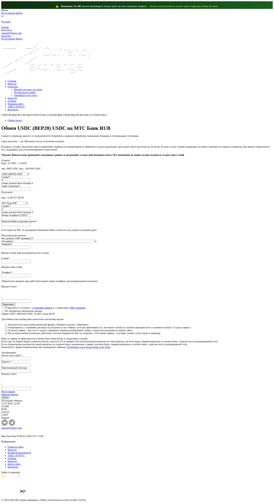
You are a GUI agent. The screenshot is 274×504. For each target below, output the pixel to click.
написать (6, 36)
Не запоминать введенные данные (23, 311)
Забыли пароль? (10, 394)
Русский (5, 21)
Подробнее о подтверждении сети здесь (88, 347)
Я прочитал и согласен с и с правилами (45, 307)
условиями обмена (42, 307)
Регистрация (8, 391)
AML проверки (77, 307)
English (5, 27)
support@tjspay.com (11, 33)
